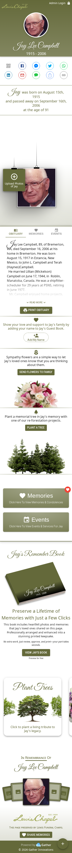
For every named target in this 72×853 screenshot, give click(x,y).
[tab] (16, 231)
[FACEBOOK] (22, 66)
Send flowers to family (35, 372)
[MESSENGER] (36, 66)
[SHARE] (50, 75)
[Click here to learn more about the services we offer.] (36, 818)
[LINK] (64, 75)
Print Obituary (38, 310)
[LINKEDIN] (8, 75)
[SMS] (36, 75)
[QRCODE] (8, 66)
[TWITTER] (50, 66)
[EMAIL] (22, 75)
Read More (36, 302)
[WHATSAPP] (64, 66)
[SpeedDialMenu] (62, 843)
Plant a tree (36, 427)
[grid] (36, 177)
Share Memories (38, 834)
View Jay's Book (36, 652)
